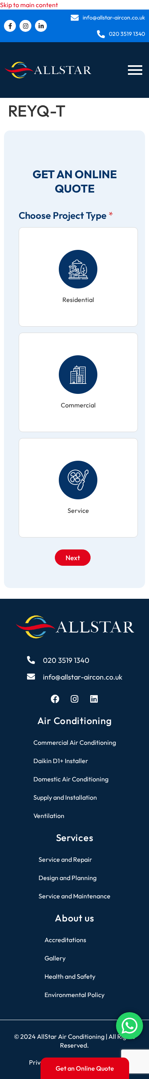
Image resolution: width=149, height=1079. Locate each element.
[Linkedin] (94, 699)
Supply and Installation (65, 797)
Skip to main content (29, 5)
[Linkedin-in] (41, 26)
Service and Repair (65, 859)
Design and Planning (68, 878)
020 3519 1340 (127, 33)
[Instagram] (25, 26)
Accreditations (65, 940)
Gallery (55, 958)
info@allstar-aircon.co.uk (114, 17)
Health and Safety (70, 976)
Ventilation (48, 816)
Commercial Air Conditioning (74, 742)
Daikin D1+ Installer (60, 761)
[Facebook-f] (10, 26)
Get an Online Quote (85, 1068)
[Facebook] (55, 699)
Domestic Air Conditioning (70, 779)
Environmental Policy (74, 995)
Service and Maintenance (74, 896)
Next (73, 557)
